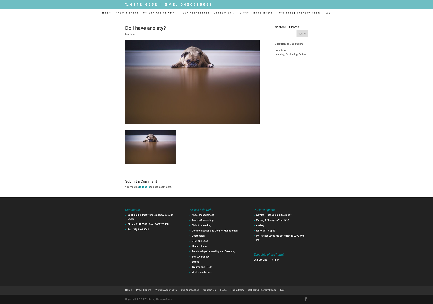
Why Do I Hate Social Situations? (274, 215)
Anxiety (260, 225)
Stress (195, 261)
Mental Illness (199, 246)
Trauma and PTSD (202, 267)
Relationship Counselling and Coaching (213, 251)
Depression (198, 235)
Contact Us (223, 13)
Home (106, 13)
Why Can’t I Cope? (265, 230)
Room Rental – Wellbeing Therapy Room (286, 13)
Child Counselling (201, 225)
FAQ (328, 13)
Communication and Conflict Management (215, 230)
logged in (144, 187)
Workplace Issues (202, 272)
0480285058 (161, 224)
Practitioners (127, 13)
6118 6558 (141, 224)
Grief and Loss (200, 241)
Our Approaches (196, 13)
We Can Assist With (159, 13)
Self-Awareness (201, 256)
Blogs (244, 13)
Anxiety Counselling (203, 220)
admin (131, 34)
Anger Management (203, 215)
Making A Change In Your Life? (272, 220)
